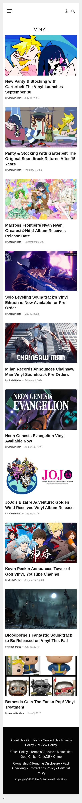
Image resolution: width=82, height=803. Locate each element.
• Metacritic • (63, 752)
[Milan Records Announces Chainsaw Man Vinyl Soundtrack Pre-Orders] (41, 343)
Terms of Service (42, 752)
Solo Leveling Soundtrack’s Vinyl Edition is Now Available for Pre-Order (36, 302)
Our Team (33, 740)
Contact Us (51, 740)
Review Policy (47, 745)
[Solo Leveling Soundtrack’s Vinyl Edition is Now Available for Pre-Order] (41, 271)
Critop (57, 756)
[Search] (73, 11)
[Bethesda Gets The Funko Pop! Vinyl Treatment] (41, 676)
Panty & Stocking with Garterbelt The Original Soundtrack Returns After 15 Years (40, 158)
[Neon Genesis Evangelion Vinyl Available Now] (41, 409)
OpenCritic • (29, 756)
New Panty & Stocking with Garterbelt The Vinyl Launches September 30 (34, 86)
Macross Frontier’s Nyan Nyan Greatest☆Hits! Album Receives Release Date (35, 230)
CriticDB (44, 756)
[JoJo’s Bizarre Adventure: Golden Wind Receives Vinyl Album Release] (41, 476)
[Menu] (9, 11)
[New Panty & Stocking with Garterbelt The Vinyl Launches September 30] (41, 55)
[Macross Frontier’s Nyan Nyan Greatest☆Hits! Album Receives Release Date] (41, 199)
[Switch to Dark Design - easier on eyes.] (66, 11)
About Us (17, 740)
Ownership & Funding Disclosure (37, 763)
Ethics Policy (19, 752)
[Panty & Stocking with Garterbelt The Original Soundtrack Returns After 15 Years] (41, 127)
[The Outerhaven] (39, 11)
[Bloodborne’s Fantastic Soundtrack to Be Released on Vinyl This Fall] (41, 609)
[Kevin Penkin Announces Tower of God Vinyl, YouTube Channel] (41, 543)
